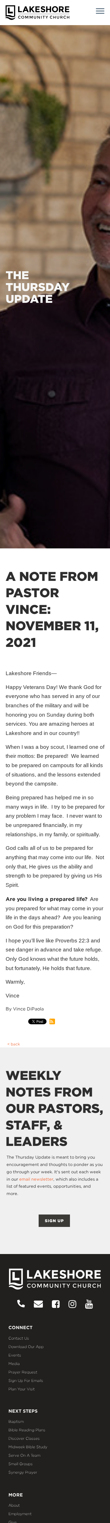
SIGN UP (54, 1220)
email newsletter (36, 1179)
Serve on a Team (24, 1455)
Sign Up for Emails (25, 1380)
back (15, 1044)
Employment (20, 1513)
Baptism (16, 1421)
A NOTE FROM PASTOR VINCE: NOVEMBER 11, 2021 (52, 609)
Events (14, 1355)
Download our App (26, 1346)
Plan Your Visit (21, 1389)
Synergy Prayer (22, 1472)
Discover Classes (24, 1438)
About (14, 1505)
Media (14, 1363)
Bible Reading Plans (26, 1430)
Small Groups (20, 1463)
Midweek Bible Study (27, 1447)
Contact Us (18, 1338)
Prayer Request (22, 1372)
